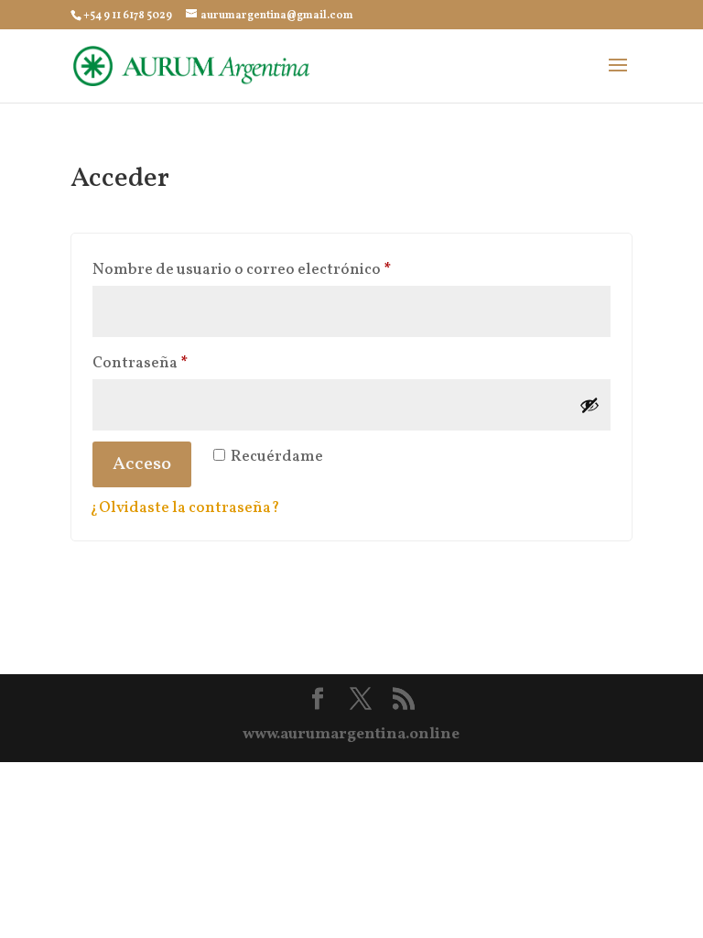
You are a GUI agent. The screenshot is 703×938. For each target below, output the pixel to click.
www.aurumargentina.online (351, 734)
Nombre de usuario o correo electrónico (283, 269)
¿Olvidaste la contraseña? (185, 507)
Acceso (142, 464)
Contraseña (182, 363)
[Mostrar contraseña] (589, 405)
